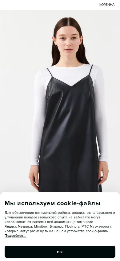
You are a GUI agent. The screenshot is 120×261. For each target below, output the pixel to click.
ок (60, 252)
